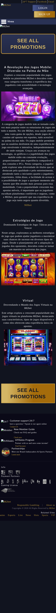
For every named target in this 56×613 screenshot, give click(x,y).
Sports (45, 515)
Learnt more (16, 455)
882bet (52, 508)
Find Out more (20, 446)
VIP (53, 515)
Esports (11, 515)
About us (50, 505)
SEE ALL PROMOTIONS (28, 44)
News (28, 515)
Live (20, 515)
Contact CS (14, 427)
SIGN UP (44, 14)
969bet (28, 205)
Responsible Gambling (28, 505)
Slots (36, 515)
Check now (18, 437)
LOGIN (42, 7)
